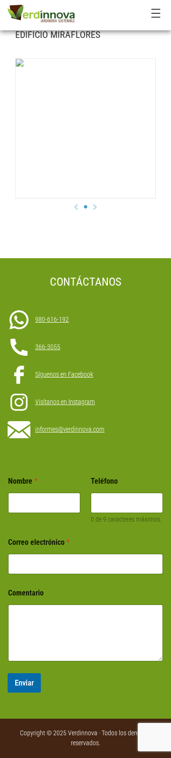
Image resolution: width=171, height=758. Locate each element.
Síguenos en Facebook (64, 374)
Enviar (24, 682)
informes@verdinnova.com (69, 429)
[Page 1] (85, 207)
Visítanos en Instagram (65, 402)
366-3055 (47, 347)
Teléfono (104, 481)
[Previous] (76, 207)
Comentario (26, 592)
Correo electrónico (39, 542)
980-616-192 (52, 319)
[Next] (95, 207)
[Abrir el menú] (155, 13)
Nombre (23, 481)
